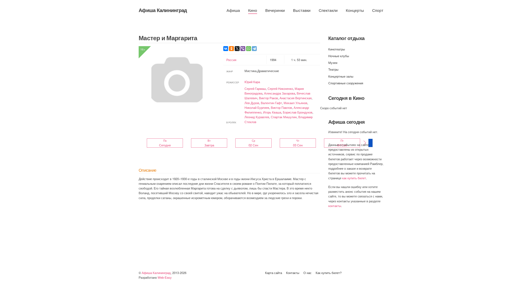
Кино (252, 10)
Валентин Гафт (271, 103)
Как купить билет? (329, 273)
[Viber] (242, 48)
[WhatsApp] (248, 48)
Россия (231, 60)
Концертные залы (340, 76)
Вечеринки (275, 10)
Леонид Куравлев (256, 117)
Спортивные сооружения (345, 83)
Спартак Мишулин (284, 117)
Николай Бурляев (256, 107)
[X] (237, 48)
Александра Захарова (279, 93)
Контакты (292, 273)
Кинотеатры (336, 49)
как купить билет (354, 178)
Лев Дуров (251, 103)
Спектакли (328, 10)
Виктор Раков (268, 98)
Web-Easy (165, 277)
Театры (333, 69)
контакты (334, 206)
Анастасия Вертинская (296, 98)
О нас (307, 273)
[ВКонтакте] (225, 48)
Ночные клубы (338, 56)
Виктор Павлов (281, 107)
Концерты (355, 10)
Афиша (233, 10)
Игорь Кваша (272, 112)
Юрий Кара (252, 82)
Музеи (332, 62)
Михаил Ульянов (295, 103)
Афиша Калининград (163, 10)
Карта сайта (273, 273)
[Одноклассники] (231, 48)
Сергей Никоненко (280, 88)
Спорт (377, 10)
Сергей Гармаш (255, 88)
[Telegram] (254, 48)
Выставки (302, 10)
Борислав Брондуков (297, 112)
